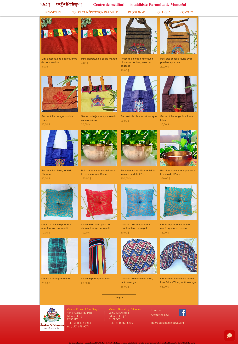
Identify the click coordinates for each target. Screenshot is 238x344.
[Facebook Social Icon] (182, 312)
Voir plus (119, 297)
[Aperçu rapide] (59, 36)
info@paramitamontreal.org (167, 322)
